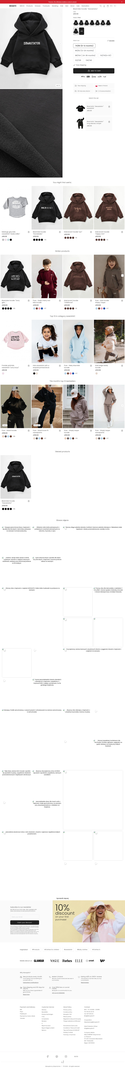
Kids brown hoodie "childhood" (71, 301)
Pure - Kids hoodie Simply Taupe (102, 301)
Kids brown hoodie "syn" (73, 232)
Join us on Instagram (58, 993)
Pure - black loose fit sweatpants (40, 431)
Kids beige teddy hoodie (101, 366)
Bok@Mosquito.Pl (89, 1016)
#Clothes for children (51, 949)
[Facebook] (47, 1056)
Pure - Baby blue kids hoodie (72, 366)
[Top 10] (15, 406)
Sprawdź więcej (62, 898)
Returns (44, 1030)
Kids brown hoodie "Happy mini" (102, 233)
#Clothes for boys (98, 949)
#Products (36, 949)
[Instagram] (66, 1056)
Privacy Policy (33, 931)
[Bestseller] (47, 406)
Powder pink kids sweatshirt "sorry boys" (10, 366)
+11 (82, 31)
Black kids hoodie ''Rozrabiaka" (39, 233)
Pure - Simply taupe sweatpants (102, 431)
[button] (108, 6)
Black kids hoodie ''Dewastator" (8, 502)
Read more (26, 994)
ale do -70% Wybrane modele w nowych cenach (63, 2)
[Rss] (76, 1056)
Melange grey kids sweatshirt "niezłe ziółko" (11, 233)
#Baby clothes (82, 949)
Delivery (44, 1010)
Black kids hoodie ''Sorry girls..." (11, 301)
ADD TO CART (96, 71)
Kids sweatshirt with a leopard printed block (41, 366)
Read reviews (85, 982)
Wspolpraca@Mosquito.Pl (91, 1022)
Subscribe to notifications (30, 982)
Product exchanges (47, 1014)
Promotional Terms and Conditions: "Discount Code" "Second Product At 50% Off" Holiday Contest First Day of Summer (71, 1030)
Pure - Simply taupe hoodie (71, 431)
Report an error (46, 1025)
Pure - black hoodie (9, 430)
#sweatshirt (68, 949)
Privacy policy (67, 1010)
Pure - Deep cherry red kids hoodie (41, 301)
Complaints (45, 1019)
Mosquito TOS (67, 1014)
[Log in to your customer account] (104, 6)
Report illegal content (48, 1028)
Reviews (44, 1021)
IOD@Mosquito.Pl (89, 1028)
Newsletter (45, 1012)
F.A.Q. (43, 1016)
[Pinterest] (57, 1056)
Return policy (67, 1016)
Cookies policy (67, 1012)
